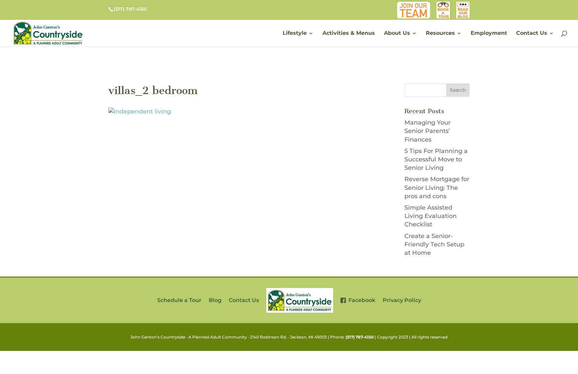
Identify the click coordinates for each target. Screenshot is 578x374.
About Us (397, 33)
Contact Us (531, 33)
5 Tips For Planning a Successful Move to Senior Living (436, 159)
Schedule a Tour (179, 300)
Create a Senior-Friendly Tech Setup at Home (434, 244)
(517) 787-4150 (360, 337)
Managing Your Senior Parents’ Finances (427, 131)
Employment (489, 33)
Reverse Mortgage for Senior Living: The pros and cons (436, 187)
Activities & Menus (348, 33)
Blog (464, 5)
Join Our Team (415, 5)
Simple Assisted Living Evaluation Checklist (430, 216)
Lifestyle (295, 33)
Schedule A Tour (443, 5)
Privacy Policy (402, 300)
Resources (440, 33)
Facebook (360, 300)
